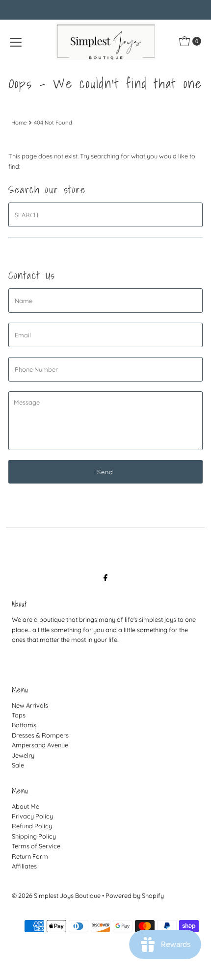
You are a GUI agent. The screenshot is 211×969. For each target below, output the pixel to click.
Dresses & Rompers (40, 735)
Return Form (30, 856)
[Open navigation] (15, 41)
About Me (25, 806)
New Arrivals (30, 705)
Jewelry (23, 755)
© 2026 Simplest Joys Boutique (56, 895)
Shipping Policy (34, 836)
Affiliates (24, 866)
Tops (19, 715)
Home (18, 122)
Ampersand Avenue (40, 745)
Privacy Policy (32, 816)
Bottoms (24, 725)
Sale (18, 765)
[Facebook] (105, 577)
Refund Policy (32, 826)
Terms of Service (36, 846)
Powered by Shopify (135, 895)
